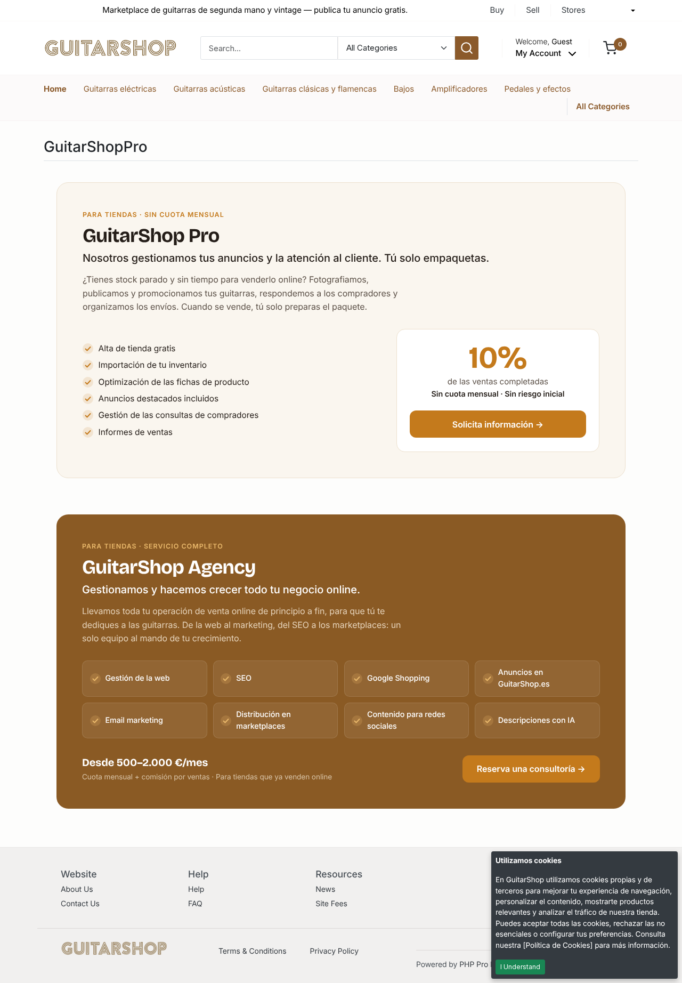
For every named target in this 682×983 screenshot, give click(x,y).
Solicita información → (497, 424)
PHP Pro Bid (480, 964)
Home (55, 89)
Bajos (404, 89)
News (325, 889)
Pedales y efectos (538, 89)
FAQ (195, 903)
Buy (497, 10)
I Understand (520, 967)
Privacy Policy (334, 951)
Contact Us (80, 903)
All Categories (603, 106)
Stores (574, 10)
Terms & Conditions (252, 951)
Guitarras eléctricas (120, 89)
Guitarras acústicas (209, 89)
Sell (532, 10)
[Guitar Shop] (110, 47)
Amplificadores (459, 89)
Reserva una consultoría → (531, 768)
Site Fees (331, 903)
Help (196, 889)
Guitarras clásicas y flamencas (319, 89)
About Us (77, 889)
